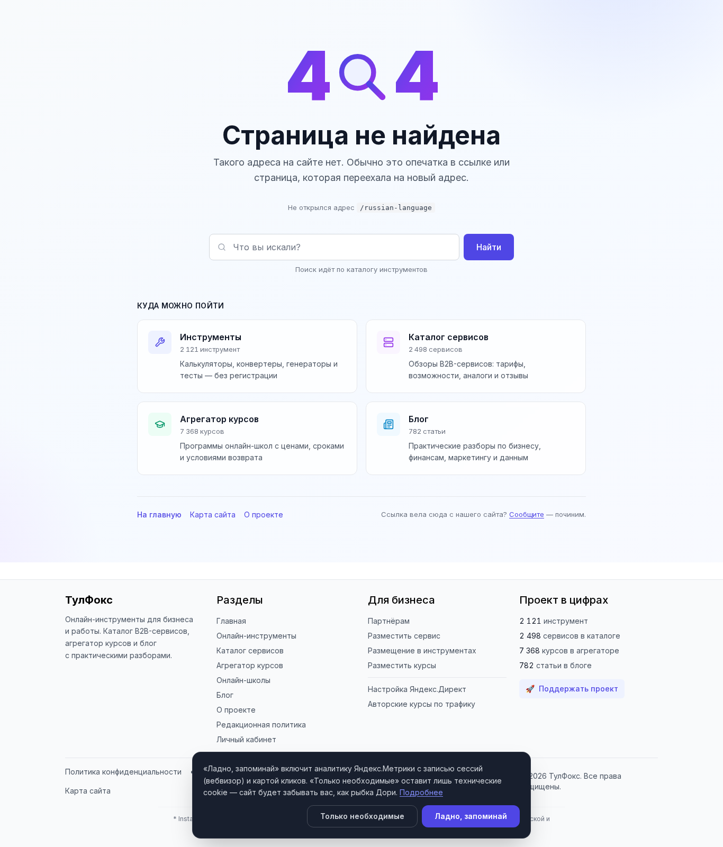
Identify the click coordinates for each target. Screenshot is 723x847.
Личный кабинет (246, 739)
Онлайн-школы (243, 680)
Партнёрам (389, 620)
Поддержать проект (572, 688)
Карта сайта (213, 514)
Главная (231, 620)
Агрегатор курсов (249, 665)
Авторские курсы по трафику (421, 703)
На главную (159, 514)
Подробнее (421, 792)
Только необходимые (362, 816)
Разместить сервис (404, 635)
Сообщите (526, 514)
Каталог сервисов (250, 650)
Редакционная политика (261, 724)
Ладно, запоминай (471, 816)
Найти (488, 247)
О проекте (263, 514)
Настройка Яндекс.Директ (417, 689)
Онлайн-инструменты (256, 635)
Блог (224, 694)
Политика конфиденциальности (123, 771)
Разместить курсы (402, 665)
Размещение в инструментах (422, 650)
